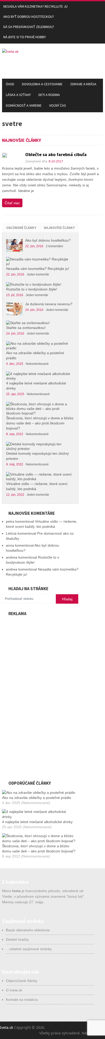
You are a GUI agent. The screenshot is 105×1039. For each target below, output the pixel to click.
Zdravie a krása (83, 84)
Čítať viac (12, 203)
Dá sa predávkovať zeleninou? (28, 26)
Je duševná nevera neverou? (48, 304)
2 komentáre (54, 246)
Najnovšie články (59, 227)
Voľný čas (57, 105)
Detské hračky (17, 939)
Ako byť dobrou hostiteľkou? (28, 16)
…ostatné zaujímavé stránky (29, 949)
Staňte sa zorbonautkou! (26, 328)
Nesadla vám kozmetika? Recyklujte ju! (37, 269)
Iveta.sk (6, 1027)
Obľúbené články (21, 227)
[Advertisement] (40, 695)
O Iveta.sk (14, 990)
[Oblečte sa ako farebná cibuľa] (4, 155)
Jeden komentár (38, 274)
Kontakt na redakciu (22, 1000)
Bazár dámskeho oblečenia (28, 930)
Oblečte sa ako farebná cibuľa (56, 154)
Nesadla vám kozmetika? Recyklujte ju (35, 6)
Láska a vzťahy (18, 94)
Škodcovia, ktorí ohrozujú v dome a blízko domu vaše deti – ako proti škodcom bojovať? (39, 423)
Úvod (10, 84)
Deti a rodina (49, 94)
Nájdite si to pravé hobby (24, 37)
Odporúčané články (21, 981)
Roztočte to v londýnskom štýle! (31, 289)
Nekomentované (37, 364)
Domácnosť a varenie (24, 105)
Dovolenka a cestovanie (42, 84)
